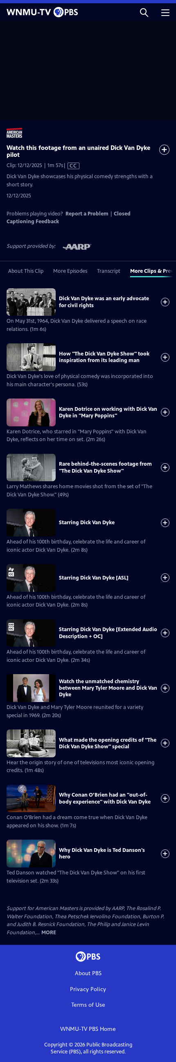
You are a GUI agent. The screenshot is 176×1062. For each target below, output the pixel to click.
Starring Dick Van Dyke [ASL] (94, 578)
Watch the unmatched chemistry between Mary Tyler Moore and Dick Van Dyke (108, 688)
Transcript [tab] (108, 271)
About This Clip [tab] (25, 271)
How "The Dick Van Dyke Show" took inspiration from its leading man (104, 357)
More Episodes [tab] (70, 271)
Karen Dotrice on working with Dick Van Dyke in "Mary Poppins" (108, 412)
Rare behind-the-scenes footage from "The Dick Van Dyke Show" (105, 467)
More (48, 933)
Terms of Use (88, 1004)
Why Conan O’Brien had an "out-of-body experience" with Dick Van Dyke (105, 798)
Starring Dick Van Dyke (87, 522)
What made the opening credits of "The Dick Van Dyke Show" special (107, 743)
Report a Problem (86, 214)
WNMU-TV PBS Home (88, 1029)
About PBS (88, 973)
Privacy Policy (88, 989)
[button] (144, 12)
